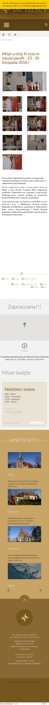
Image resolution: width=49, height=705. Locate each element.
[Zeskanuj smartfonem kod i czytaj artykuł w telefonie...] (28, 284)
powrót (3, 34)
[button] (24, 324)
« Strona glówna (6, 40)
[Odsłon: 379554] (33, 287)
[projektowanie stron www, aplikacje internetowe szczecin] (40, 690)
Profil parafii (24, 649)
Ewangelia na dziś (11, 423)
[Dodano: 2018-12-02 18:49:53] (42, 287)
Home (15, 34)
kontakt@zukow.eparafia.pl (27, 646)
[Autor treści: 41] (42, 284)
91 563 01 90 (27, 644)
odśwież (9, 34)
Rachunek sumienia (37, 423)
